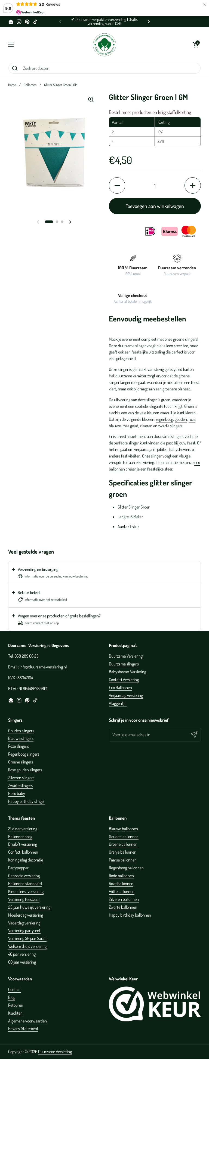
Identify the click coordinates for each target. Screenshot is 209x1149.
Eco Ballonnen (120, 687)
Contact (14, 989)
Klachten (15, 1013)
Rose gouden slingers (25, 769)
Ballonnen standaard (25, 883)
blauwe (115, 425)
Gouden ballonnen (124, 836)
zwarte (163, 425)
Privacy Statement (23, 1028)
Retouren (15, 1005)
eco (197, 462)
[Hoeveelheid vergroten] (193, 185)
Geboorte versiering (24, 875)
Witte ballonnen (121, 891)
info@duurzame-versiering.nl (43, 667)
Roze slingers (18, 746)
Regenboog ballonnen (126, 867)
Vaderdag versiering (24, 923)
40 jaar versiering (22, 954)
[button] (195, 44)
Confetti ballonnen (23, 852)
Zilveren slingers (21, 777)
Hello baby (16, 793)
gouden (181, 419)
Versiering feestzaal (23, 899)
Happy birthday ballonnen (130, 915)
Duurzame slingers (124, 664)
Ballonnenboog (20, 836)
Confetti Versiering (124, 679)
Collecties (30, 85)
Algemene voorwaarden (27, 1021)
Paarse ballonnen (123, 860)
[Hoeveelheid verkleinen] (117, 185)
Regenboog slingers (23, 754)
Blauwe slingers (20, 738)
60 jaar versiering (22, 962)
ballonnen (117, 469)
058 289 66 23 (26, 656)
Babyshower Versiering (127, 671)
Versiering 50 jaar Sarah (27, 938)
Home (12, 85)
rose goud (130, 425)
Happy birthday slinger (26, 801)
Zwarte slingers (20, 785)
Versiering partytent (24, 930)
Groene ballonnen (123, 844)
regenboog (164, 419)
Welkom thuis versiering (27, 946)
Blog (11, 997)
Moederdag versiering (25, 915)
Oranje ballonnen (122, 852)
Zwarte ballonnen (123, 907)
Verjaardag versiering (126, 695)
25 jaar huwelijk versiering (29, 907)
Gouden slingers (21, 730)
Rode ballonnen (121, 875)
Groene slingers (20, 762)
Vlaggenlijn (118, 703)
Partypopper (18, 867)
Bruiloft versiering (22, 844)
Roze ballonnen (121, 883)
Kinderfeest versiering (26, 891)
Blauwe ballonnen (123, 828)
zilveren (146, 425)
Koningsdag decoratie (25, 860)
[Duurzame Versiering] (104, 44)
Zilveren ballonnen (124, 899)
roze (192, 419)
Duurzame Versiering (126, 656)
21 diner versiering (22, 828)
